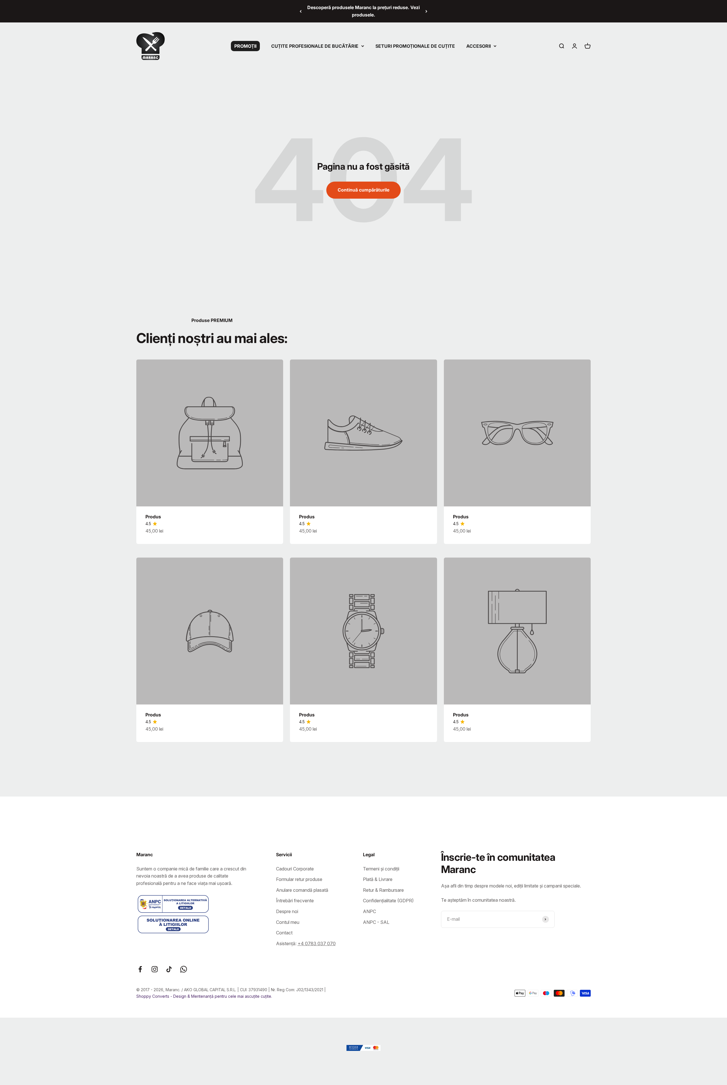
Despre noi (287, 911)
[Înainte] (426, 11)
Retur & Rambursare (383, 890)
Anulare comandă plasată (302, 890)
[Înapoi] (301, 11)
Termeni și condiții (381, 869)
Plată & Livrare (377, 879)
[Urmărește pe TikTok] (169, 969)
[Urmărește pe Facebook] (140, 969)
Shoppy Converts (153, 996)
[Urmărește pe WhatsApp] (183, 969)
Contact (284, 933)
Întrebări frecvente (295, 900)
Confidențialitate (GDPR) (388, 900)
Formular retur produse (299, 879)
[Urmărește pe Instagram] (154, 969)
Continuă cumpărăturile (363, 190)
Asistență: (306, 943)
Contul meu (287, 922)
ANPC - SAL (376, 922)
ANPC (369, 911)
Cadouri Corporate (295, 869)
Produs (153, 516)
